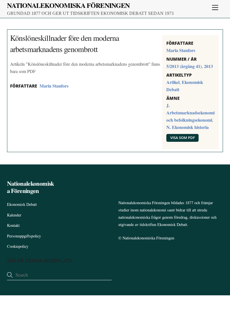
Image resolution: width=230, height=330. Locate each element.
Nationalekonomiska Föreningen (148, 238)
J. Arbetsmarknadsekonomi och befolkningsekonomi (190, 112)
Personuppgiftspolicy (24, 236)
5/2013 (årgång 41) (184, 66)
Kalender (14, 215)
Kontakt (13, 225)
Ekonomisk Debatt (22, 204)
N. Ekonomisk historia (187, 127)
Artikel (173, 82)
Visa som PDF (182, 137)
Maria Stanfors (54, 85)
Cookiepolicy (17, 246)
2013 (208, 66)
